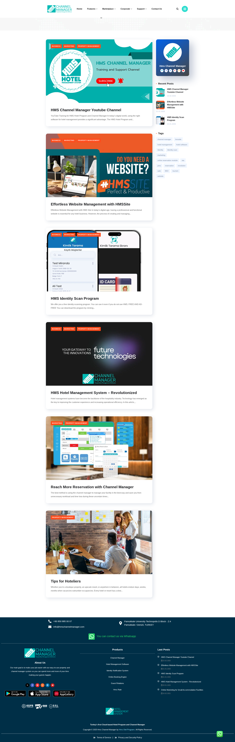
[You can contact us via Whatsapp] (91, 636)
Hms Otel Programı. (127, 730)
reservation (169, 166)
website (160, 176)
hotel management (165, 145)
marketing (161, 155)
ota (183, 160)
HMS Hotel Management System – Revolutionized (94, 393)
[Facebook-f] (32, 685)
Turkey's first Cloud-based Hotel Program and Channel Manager (117, 725)
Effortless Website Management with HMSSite (90, 204)
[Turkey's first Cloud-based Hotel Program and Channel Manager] (117, 711)
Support (141, 9)
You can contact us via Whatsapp (116, 636)
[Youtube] (52, 685)
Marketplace (108, 9)
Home (79, 9)
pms (159, 166)
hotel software (181, 145)
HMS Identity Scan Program (75, 298)
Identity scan (172, 150)
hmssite (178, 139)
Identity (160, 150)
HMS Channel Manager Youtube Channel (86, 110)
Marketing (69, 46)
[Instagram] (42, 685)
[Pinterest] (37, 685)
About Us (40, 662)
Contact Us (157, 9)
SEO (166, 171)
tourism (175, 171)
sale (159, 171)
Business (56, 46)
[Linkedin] (47, 685)
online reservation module (168, 160)
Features (91, 9)
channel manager (164, 139)
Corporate (125, 9)
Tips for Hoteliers (66, 581)
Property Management (89, 46)
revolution (181, 166)
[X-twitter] (27, 685)
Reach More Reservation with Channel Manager (92, 487)
